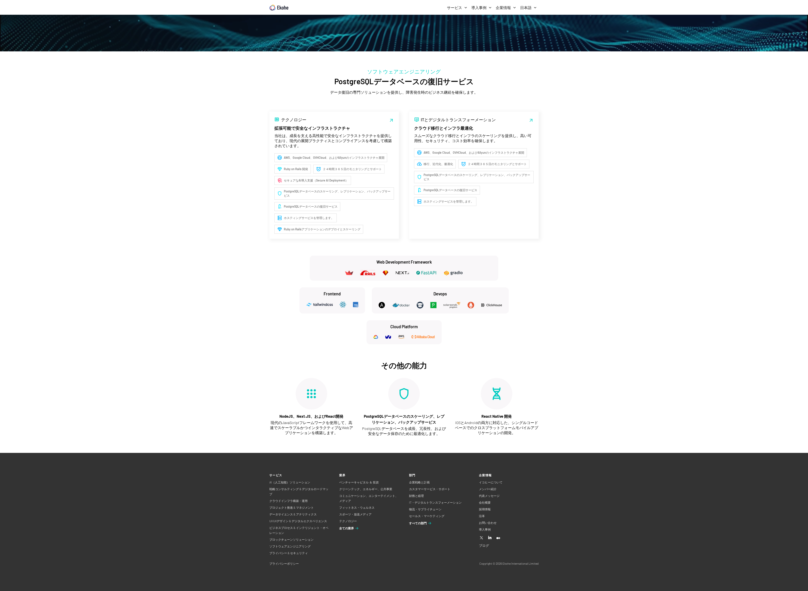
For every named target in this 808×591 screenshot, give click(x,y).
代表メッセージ (489, 496)
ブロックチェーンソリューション (291, 539)
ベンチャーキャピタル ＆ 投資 (359, 482)
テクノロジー (348, 521)
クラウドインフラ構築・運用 (288, 501)
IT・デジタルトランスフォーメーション (435, 502)
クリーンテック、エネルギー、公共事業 (365, 489)
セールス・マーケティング (426, 516)
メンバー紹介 (488, 489)
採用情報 (485, 509)
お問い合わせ (488, 522)
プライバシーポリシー (284, 563)
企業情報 (503, 7)
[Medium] (498, 538)
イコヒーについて (490, 482)
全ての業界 (346, 528)
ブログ (484, 545)
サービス (454, 7)
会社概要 (485, 502)
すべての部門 (418, 523)
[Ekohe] (278, 8)
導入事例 (478, 7)
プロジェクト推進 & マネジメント (291, 507)
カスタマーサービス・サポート (429, 489)
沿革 (482, 516)
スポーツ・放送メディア (355, 514)
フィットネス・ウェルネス (357, 507)
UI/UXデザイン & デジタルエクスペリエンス (298, 521)
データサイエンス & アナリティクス (293, 514)
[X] (481, 538)
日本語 (526, 7)
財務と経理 (416, 496)
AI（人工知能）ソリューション (289, 482)
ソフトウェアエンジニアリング (290, 546)
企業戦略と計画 (419, 482)
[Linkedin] (490, 538)
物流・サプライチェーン (425, 509)
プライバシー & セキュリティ (288, 553)
